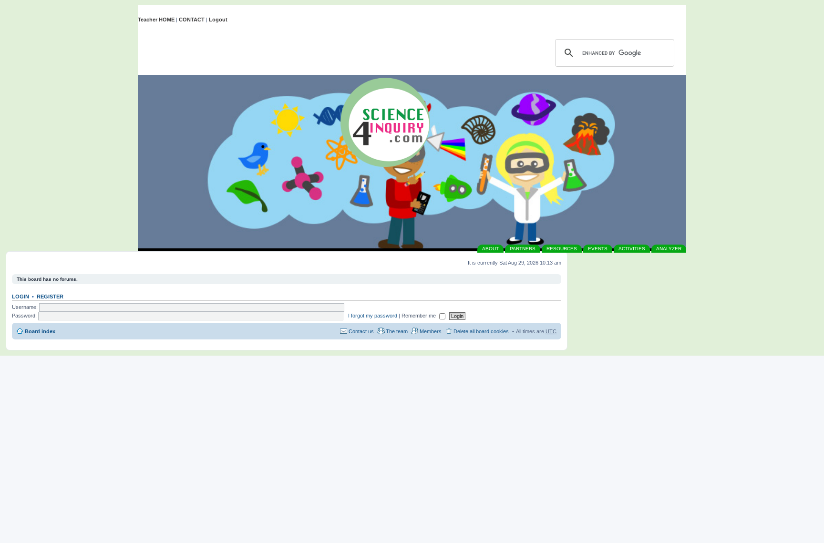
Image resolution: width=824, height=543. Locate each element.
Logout (218, 19)
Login (20, 296)
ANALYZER (668, 248)
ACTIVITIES (631, 248)
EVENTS (598, 248)
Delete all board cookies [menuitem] (481, 331)
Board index (40, 331)
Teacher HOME (156, 19)
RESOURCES (561, 248)
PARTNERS (523, 248)
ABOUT (490, 248)
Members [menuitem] (431, 331)
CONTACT (192, 19)
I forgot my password (372, 315)
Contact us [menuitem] (361, 331)
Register (50, 296)
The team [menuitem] (397, 331)
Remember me (419, 315)
